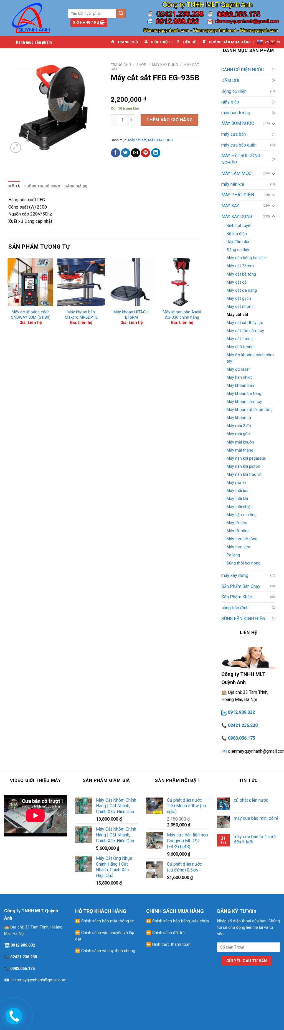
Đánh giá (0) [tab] (76, 186)
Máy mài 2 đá (239, 426)
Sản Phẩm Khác (236, 597)
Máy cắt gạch (239, 298)
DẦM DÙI (230, 80)
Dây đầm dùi (238, 241)
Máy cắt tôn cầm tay (245, 330)
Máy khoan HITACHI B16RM (131, 315)
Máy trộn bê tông (242, 539)
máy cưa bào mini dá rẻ (256, 818)
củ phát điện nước (251, 800)
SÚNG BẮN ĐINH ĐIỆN (243, 618)
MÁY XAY (230, 205)
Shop (141, 64)
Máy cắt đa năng (242, 290)
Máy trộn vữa (238, 547)
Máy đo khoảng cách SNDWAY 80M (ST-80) (30, 315)
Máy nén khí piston (243, 466)
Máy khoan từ (239, 417)
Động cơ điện (238, 249)
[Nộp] (121, 13)
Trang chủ (121, 64)
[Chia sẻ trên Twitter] (125, 153)
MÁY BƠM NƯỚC (237, 123)
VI (278, 42)
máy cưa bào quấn (239, 145)
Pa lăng (233, 555)
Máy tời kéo (237, 523)
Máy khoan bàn (240, 385)
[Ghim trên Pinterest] (145, 153)
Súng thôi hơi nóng (243, 563)
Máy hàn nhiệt (239, 377)
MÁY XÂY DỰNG (236, 216)
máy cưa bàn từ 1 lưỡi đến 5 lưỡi (255, 839)
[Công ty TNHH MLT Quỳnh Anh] (32, 18)
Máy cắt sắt (237, 314)
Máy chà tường (240, 347)
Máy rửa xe (237, 482)
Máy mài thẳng (240, 450)
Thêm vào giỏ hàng (169, 119)
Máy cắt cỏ (237, 282)
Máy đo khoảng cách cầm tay (250, 358)
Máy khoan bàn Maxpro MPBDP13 (81, 315)
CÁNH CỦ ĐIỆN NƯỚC (242, 69)
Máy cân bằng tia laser (247, 258)
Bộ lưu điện (237, 233)
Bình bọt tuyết (239, 225)
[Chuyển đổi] (273, 123)
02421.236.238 (243, 725)
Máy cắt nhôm (240, 306)
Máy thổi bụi (237, 490)
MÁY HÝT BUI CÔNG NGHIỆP (240, 159)
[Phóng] (15, 147)
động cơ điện (234, 91)
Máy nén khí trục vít (244, 474)
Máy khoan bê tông (244, 393)
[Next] (204, 293)
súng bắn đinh (234, 607)
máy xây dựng (234, 575)
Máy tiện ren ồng (242, 514)
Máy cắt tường (240, 338)
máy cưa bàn (233, 134)
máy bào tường (235, 112)
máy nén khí (232, 184)
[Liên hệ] (13, 1014)
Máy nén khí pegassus (246, 458)
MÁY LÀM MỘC (236, 173)
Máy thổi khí (237, 498)
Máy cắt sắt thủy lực (245, 322)
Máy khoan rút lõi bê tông (250, 409)
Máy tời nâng (238, 531)
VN (267, 42)
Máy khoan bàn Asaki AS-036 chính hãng (182, 315)
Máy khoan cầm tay (244, 401)
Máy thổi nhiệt (239, 506)
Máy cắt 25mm (240, 266)
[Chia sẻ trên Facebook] (115, 153)
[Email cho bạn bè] (135, 153)
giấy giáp (230, 102)
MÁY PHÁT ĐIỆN (237, 194)
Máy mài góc (238, 434)
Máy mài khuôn (240, 442)
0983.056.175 (241, 738)
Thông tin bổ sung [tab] (42, 186)
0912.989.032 (241, 712)
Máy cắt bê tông (241, 274)
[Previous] (8, 293)
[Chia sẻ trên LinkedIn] (155, 153)
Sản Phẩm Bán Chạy (240, 586)
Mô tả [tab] (14, 186)
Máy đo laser (238, 369)
